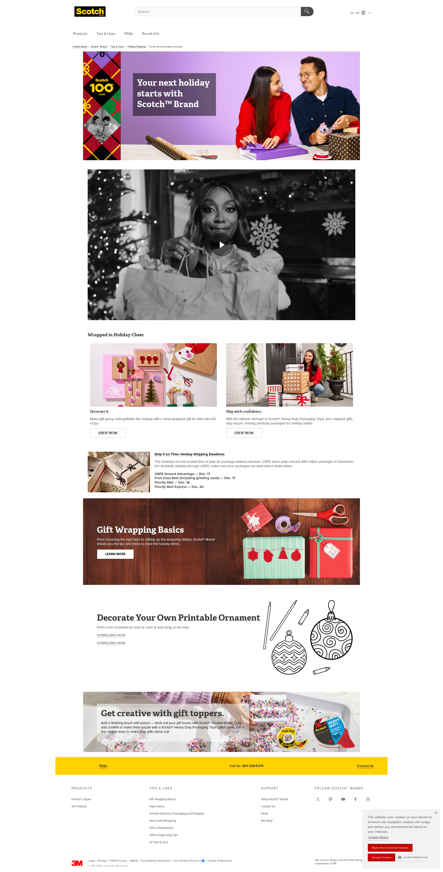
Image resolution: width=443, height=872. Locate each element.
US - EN (355, 13)
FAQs (128, 33)
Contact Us (365, 766)
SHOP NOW (108, 433)
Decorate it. (100, 411)
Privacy (102, 860)
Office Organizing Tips (163, 835)
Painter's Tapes (81, 799)
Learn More (115, 554)
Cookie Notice (378, 837)
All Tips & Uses (158, 842)
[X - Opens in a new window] (317, 799)
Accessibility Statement (155, 860)
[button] (413, 857)
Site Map (266, 821)
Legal (91, 860)
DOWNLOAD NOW (111, 635)
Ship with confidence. (244, 411)
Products (80, 33)
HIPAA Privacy (118, 860)
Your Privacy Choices (186, 860)
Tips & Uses (105, 33)
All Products (79, 806)
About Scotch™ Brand (274, 799)
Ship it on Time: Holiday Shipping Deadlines (189, 454)
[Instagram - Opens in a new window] (368, 799)
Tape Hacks (156, 806)
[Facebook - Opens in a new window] (355, 799)
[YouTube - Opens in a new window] (343, 799)
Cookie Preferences (220, 860)
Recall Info (150, 33)
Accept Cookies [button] (381, 857)
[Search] (307, 11)
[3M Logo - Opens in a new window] (90, 11)
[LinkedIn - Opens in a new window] (330, 799)
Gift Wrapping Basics (162, 799)
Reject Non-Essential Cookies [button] (390, 847)
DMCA (134, 860)
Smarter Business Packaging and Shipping (176, 813)
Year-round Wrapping (162, 821)
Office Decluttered (161, 828)
